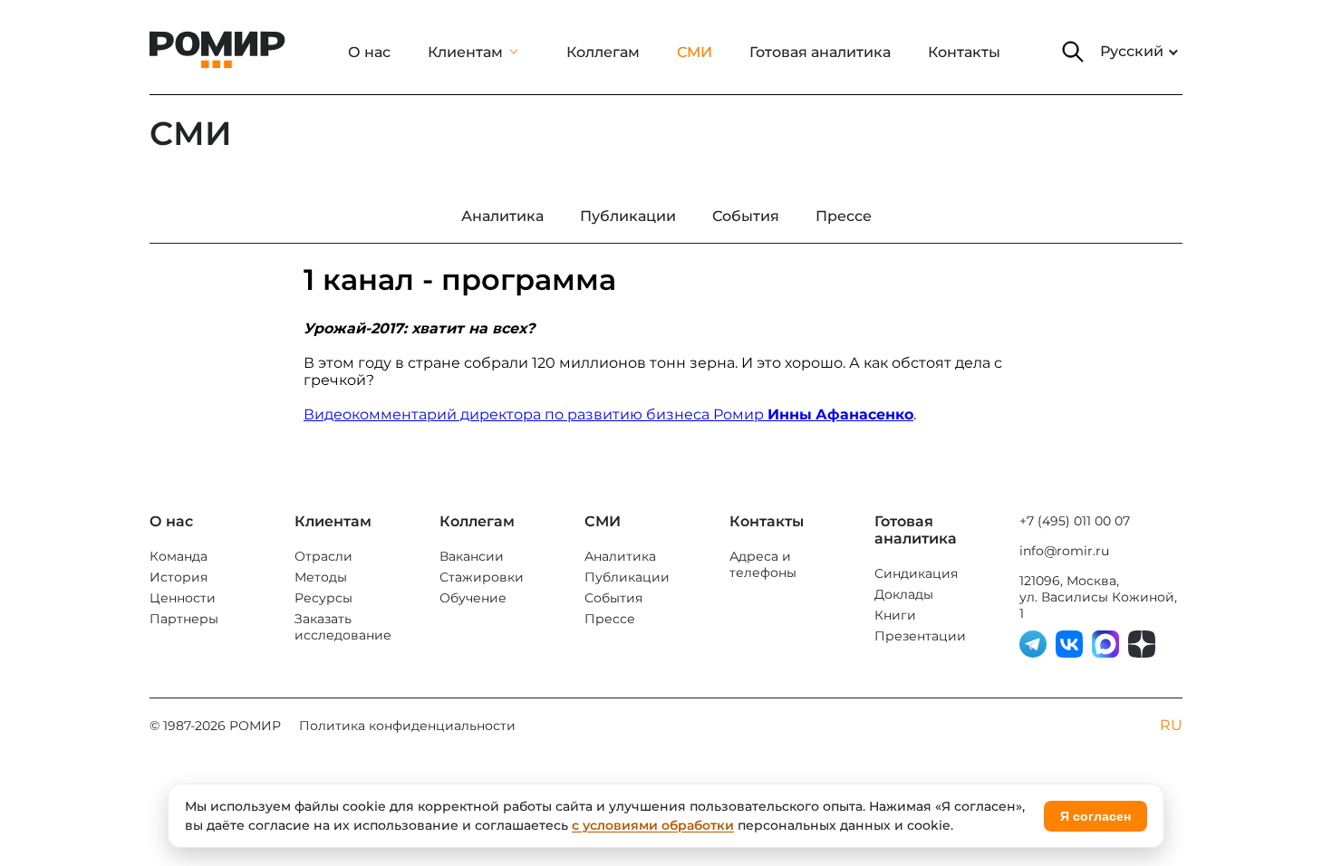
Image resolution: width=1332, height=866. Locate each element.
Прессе (609, 619)
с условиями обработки (653, 825)
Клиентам (465, 52)
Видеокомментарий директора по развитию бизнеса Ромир (608, 414)
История (179, 577)
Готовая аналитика (820, 52)
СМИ (694, 52)
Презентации (920, 636)
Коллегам (603, 52)
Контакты (964, 52)
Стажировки (481, 577)
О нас (369, 52)
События (613, 598)
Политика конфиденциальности (407, 725)
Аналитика (620, 556)
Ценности (183, 598)
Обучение (473, 598)
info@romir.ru (1064, 551)
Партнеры (184, 619)
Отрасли (323, 556)
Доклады (903, 594)
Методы (320, 577)
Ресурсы (323, 598)
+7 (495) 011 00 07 (1074, 521)
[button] (1072, 51)
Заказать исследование (342, 627)
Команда (179, 556)
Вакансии (471, 556)
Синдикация (916, 573)
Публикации (627, 577)
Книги (895, 615)
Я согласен (1095, 816)
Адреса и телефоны (762, 564)
